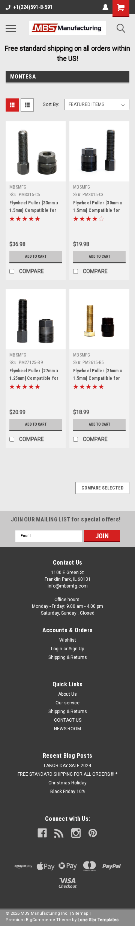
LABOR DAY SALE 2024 (67, 765)
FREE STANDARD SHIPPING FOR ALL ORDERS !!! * (67, 774)
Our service (68, 702)
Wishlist (67, 640)
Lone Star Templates (98, 919)
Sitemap (80, 913)
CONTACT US (67, 720)
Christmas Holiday (67, 783)
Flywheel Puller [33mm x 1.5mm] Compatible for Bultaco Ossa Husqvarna (34, 210)
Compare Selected (102, 488)
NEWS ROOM (67, 728)
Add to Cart (35, 256)
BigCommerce (40, 919)
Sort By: (51, 104)
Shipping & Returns (67, 657)
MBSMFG (18, 187)
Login (56, 648)
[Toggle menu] (11, 28)
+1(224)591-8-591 (32, 7)
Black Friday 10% (67, 791)
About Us (67, 694)
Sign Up (76, 648)
